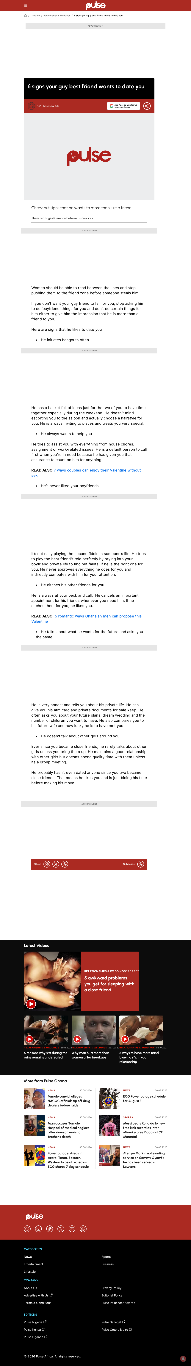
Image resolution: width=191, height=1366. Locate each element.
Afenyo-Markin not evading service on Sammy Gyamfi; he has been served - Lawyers (144, 1160)
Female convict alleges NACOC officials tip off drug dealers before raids (69, 1100)
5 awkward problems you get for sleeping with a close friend (109, 983)
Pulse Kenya (32, 1329)
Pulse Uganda (33, 1337)
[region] (95, 1043)
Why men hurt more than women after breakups (90, 1055)
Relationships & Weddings (56, 15)
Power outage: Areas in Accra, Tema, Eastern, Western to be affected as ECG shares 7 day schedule (68, 1160)
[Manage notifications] (183, 1359)
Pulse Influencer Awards (118, 1303)
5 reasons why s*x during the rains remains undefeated (45, 1055)
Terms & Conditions (37, 1303)
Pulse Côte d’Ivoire (114, 1329)
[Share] (147, 106)
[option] (46, 1044)
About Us (30, 1288)
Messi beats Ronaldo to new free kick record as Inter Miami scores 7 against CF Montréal (144, 1130)
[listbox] (95, 1043)
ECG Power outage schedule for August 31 (144, 1098)
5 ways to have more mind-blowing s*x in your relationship (139, 1057)
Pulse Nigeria (33, 1322)
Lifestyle (35, 15)
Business (107, 1264)
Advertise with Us (36, 1295)
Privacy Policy (111, 1288)
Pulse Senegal (111, 1322)
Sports (128, 1117)
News (51, 1090)
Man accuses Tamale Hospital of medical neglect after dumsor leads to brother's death (68, 1130)
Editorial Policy (112, 1295)
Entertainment (33, 1264)
